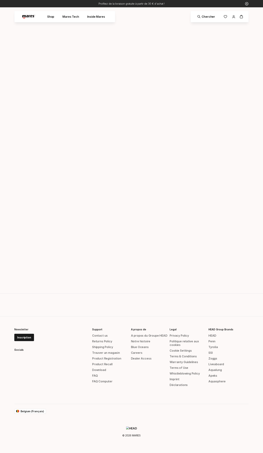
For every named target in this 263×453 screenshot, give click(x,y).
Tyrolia (213, 347)
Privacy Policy (179, 335)
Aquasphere (217, 381)
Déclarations (179, 385)
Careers (136, 352)
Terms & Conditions (183, 356)
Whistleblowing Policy (185, 373)
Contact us (100, 335)
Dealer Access (141, 358)
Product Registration (106, 358)
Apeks (212, 375)
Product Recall (102, 364)
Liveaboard (216, 364)
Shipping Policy (102, 347)
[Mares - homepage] (29, 16)
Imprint (174, 379)
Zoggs (212, 358)
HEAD (212, 335)
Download (99, 370)
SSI (210, 352)
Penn (211, 341)
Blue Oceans (140, 347)
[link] (225, 16)
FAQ (95, 375)
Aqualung (215, 370)
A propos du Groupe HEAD (149, 335)
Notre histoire (140, 341)
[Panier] (241, 16)
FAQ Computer (102, 381)
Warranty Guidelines (184, 362)
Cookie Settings (181, 350)
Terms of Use (179, 368)
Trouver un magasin (106, 352)
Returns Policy (102, 341)
